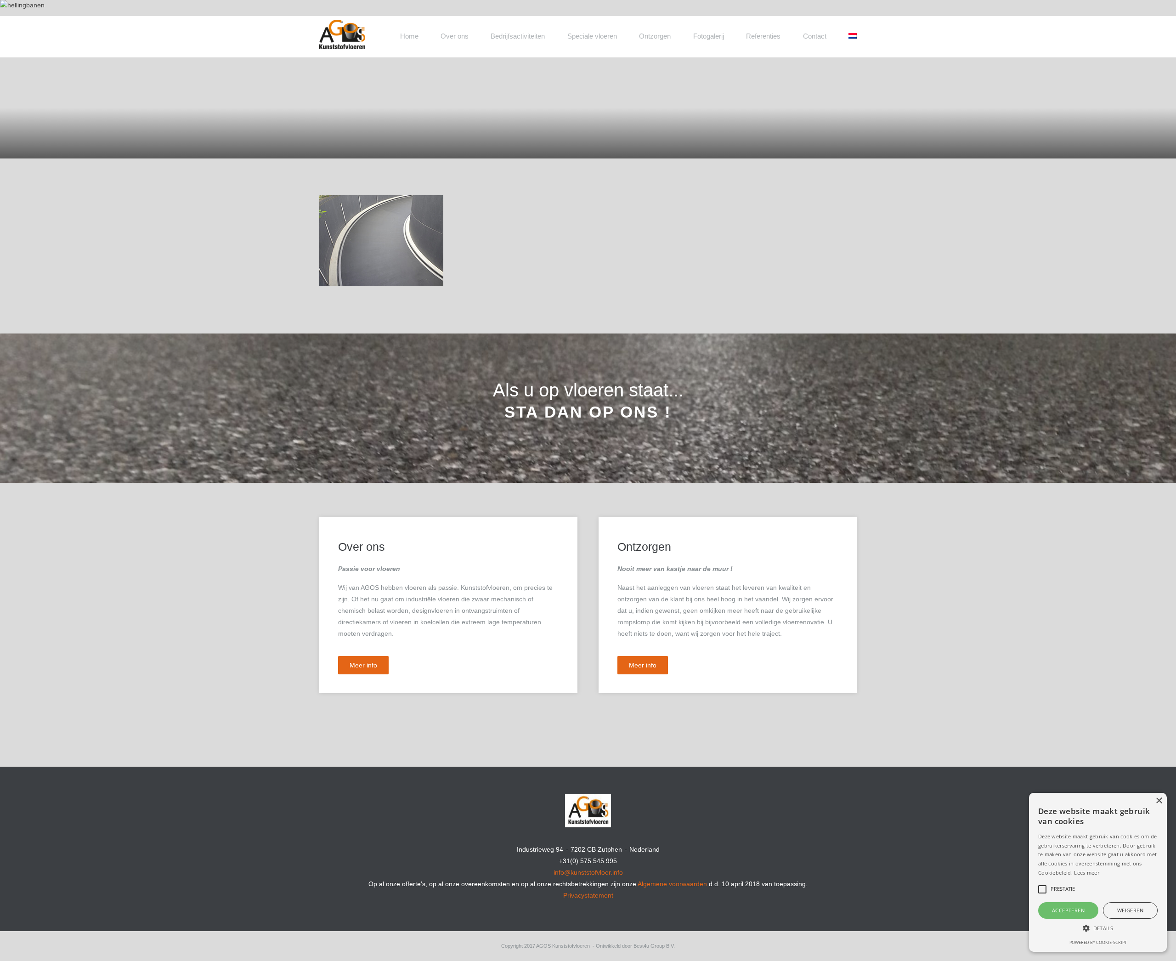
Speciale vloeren (592, 36)
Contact (814, 36)
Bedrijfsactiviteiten (518, 36)
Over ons (455, 36)
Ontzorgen (655, 36)
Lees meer (1086, 872)
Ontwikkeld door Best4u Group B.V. (635, 946)
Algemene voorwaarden (672, 884)
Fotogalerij (708, 36)
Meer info (363, 665)
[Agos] (376, 29)
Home (409, 36)
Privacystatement (588, 895)
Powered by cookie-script (1098, 942)
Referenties (763, 36)
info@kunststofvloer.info (588, 872)
